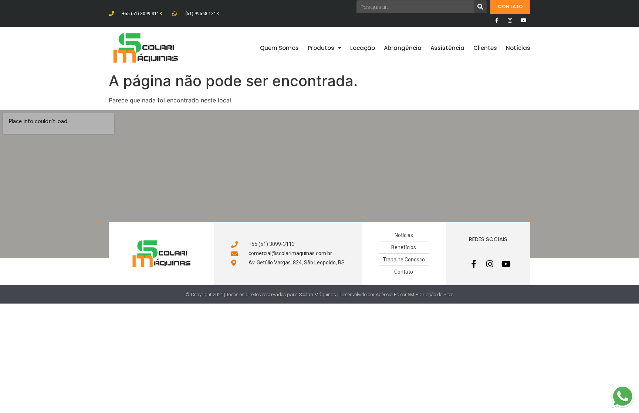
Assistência (447, 48)
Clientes (485, 48)
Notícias (518, 48)
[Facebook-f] (496, 20)
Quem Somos (279, 48)
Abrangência (403, 48)
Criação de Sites (436, 294)
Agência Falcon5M (395, 294)
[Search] (480, 6)
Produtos (321, 48)
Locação (362, 48)
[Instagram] (510, 20)
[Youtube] (523, 20)
